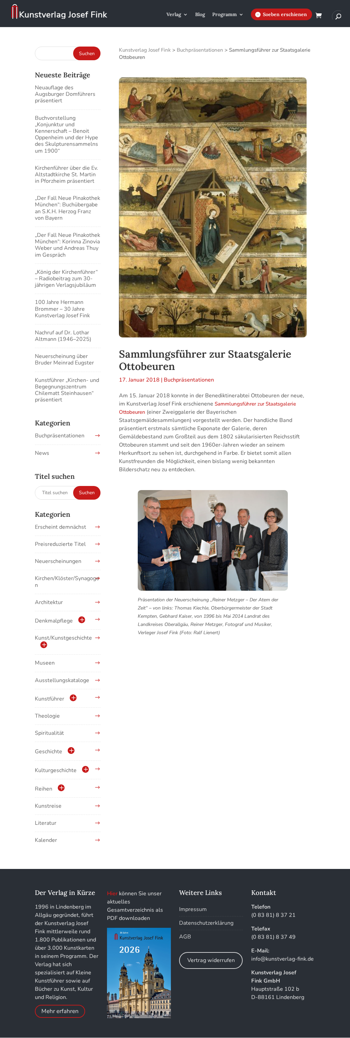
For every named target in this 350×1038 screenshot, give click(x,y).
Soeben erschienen (285, 14)
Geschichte (48, 751)
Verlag (173, 14)
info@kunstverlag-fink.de (282, 959)
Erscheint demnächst (60, 527)
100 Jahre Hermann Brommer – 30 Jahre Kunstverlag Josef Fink (62, 308)
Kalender (46, 840)
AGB (185, 936)
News (42, 453)
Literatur (45, 823)
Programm (224, 14)
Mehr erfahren (60, 1011)
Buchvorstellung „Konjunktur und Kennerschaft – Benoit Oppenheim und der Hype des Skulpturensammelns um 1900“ (66, 134)
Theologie (47, 716)
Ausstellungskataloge (62, 680)
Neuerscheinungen (58, 561)
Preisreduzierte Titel (60, 544)
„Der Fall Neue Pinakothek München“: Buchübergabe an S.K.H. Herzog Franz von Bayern (67, 208)
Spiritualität (49, 733)
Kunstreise (48, 806)
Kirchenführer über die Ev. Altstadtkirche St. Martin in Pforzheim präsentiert (66, 174)
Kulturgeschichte (56, 770)
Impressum (193, 909)
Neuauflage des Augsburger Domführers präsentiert (65, 94)
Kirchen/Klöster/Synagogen (67, 582)
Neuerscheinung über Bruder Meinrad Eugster (64, 360)
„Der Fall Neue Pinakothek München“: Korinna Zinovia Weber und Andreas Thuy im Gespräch (67, 245)
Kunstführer (49, 699)
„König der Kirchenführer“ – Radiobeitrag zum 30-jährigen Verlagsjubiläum (66, 278)
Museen (45, 663)
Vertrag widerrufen (211, 960)
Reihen (43, 789)
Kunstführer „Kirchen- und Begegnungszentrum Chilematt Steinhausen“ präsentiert (67, 390)
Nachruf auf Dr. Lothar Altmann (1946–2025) (63, 336)
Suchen (87, 492)
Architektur (49, 602)
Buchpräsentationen (189, 380)
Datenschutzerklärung (206, 923)
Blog (200, 14)
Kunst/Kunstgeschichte (63, 638)
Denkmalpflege (54, 621)
